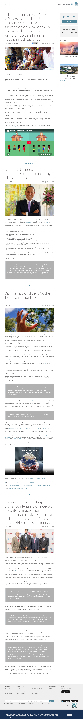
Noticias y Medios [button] (35, 4)
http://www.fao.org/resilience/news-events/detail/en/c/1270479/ (21, 482)
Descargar (69, 21)
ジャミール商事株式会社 (10, 690)
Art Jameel (40, 235)
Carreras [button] (49, 4)
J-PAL (7, 222)
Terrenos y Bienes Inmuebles (37, 688)
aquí (62, 30)
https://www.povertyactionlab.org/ (12, 126)
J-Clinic (46, 222)
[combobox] (44, 701)
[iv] (5, 488)
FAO (45, 363)
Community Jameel (42, 221)
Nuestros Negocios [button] (21, 4)
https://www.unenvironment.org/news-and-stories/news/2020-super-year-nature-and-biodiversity (30, 485)
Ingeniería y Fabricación (21, 691)
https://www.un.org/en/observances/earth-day (17, 488)
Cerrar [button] (69, 715)
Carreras (6, 696)
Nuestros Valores (8, 695)
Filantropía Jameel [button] (43, 4)
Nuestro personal (8, 688)
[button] (6, 4)
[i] (9, 359)
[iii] (23, 376)
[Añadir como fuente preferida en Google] (35, 44)
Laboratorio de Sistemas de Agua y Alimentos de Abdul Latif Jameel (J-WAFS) (24, 428)
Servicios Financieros (21, 693)
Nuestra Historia (7, 691)
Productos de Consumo (36, 691)
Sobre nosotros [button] (13, 4)
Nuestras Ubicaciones (8, 693)
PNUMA (33, 400)
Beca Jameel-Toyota (29, 222)
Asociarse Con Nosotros (53, 686)
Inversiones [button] (28, 4)
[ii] (6, 366)
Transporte (19, 688)
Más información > (63, 61)
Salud (18, 690)
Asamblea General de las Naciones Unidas (17, 334)
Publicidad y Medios (35, 693)
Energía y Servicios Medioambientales (38, 690)
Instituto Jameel (22, 224)
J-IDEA (46, 435)
